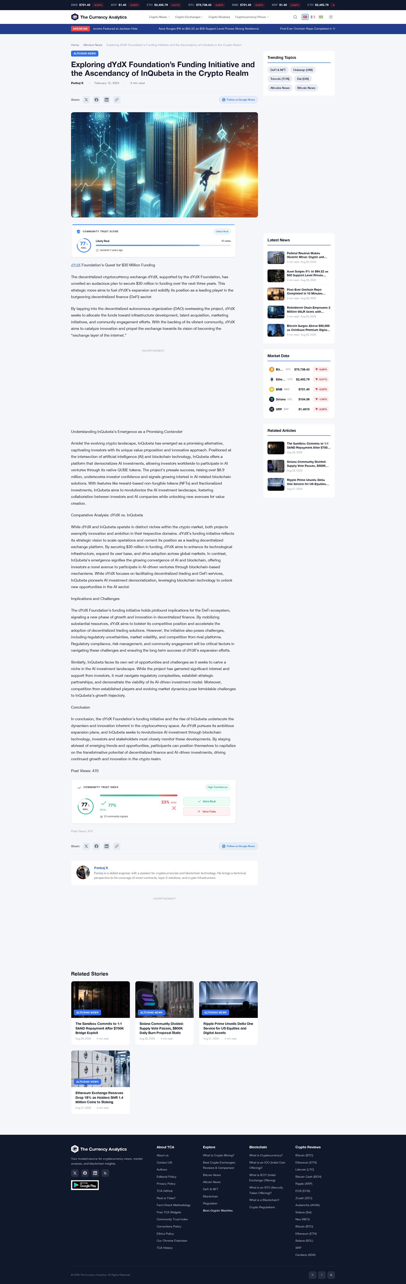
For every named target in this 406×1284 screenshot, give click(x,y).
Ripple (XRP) (303, 1183)
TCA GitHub (165, 1191)
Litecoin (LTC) (304, 1169)
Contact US (164, 1162)
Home (75, 45)
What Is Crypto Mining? (218, 1155)
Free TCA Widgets (169, 1212)
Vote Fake (209, 811)
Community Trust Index (172, 1219)
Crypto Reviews (219, 17)
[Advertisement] (153, 386)
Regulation (210, 1203)
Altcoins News (92, 45)
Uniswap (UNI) (303, 70)
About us (163, 1155)
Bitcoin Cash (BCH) (308, 1176)
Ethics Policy (165, 1233)
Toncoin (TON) (279, 78)
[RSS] (105, 1173)
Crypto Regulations (262, 1207)
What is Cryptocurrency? (266, 1155)
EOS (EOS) (302, 1191)
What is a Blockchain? (264, 1200)
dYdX (76, 265)
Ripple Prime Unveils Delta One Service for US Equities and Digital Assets (228, 1028)
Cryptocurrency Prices (250, 17)
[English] (305, 17)
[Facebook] (96, 100)
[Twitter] (86, 100)
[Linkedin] (106, 100)
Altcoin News (212, 1182)
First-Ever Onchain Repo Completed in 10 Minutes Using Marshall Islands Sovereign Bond (329, 28)
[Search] (295, 17)
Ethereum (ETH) (306, 1162)
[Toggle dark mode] (331, 17)
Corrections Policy (169, 1226)
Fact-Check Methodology (174, 1205)
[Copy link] (117, 100)
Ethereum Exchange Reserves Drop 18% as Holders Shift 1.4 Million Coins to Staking (99, 1097)
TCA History (165, 1247)
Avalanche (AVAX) (307, 1205)
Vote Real (209, 801)
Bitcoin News (306, 88)
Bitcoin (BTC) (304, 1155)
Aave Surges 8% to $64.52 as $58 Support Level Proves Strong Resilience (198, 28)
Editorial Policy (166, 1176)
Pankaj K (101, 868)
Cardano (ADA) (305, 1254)
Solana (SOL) (304, 1240)
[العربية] (321, 17)
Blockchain (210, 1196)
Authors (162, 1169)
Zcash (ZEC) (303, 1198)
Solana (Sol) (303, 1212)
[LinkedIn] (95, 1173)
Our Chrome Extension (172, 1240)
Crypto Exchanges (187, 17)
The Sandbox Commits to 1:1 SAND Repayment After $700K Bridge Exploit (99, 1028)
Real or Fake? (166, 1198)
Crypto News (158, 17)
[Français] (313, 17)
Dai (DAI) (303, 78)
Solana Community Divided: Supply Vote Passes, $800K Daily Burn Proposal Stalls (162, 1028)
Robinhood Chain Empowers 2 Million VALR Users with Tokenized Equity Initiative (308, 311)
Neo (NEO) (302, 1219)
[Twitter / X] (75, 1173)
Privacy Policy (166, 1183)
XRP (298, 1247)
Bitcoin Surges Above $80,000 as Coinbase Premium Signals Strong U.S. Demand (308, 330)
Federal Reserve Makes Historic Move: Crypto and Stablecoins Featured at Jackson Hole (305, 259)
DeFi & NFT (278, 70)
